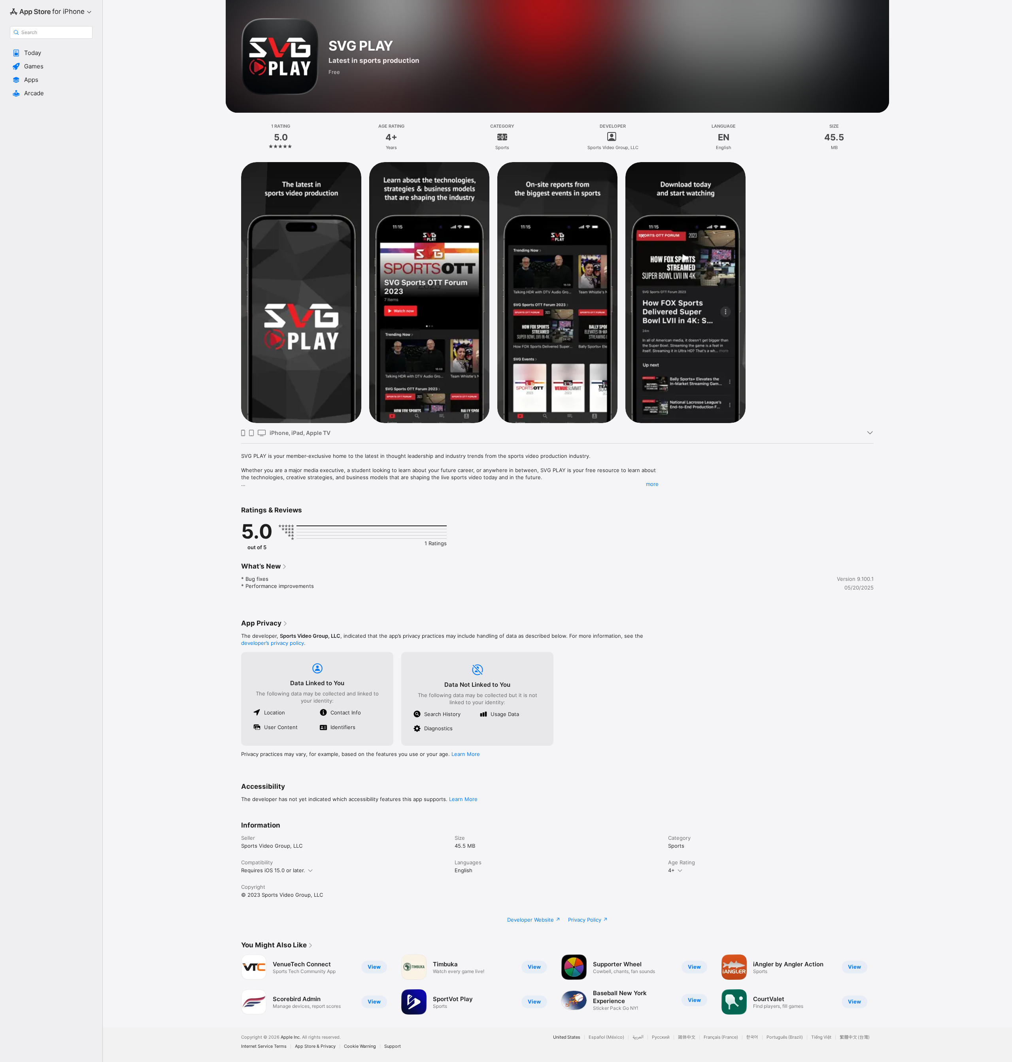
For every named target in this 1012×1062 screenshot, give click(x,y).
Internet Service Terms (264, 1046)
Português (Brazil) (785, 1037)
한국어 (752, 1037)
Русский (661, 1037)
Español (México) (606, 1037)
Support (392, 1046)
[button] (51, 53)
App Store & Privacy (315, 1046)
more (652, 484)
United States (566, 1037)
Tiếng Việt (821, 1037)
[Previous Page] (233, 984)
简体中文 (686, 1037)
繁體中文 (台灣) (855, 1037)
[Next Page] (881, 984)
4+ (671, 870)
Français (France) (721, 1037)
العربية (638, 1037)
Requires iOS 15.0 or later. (273, 870)
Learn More (465, 754)
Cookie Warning (360, 1046)
